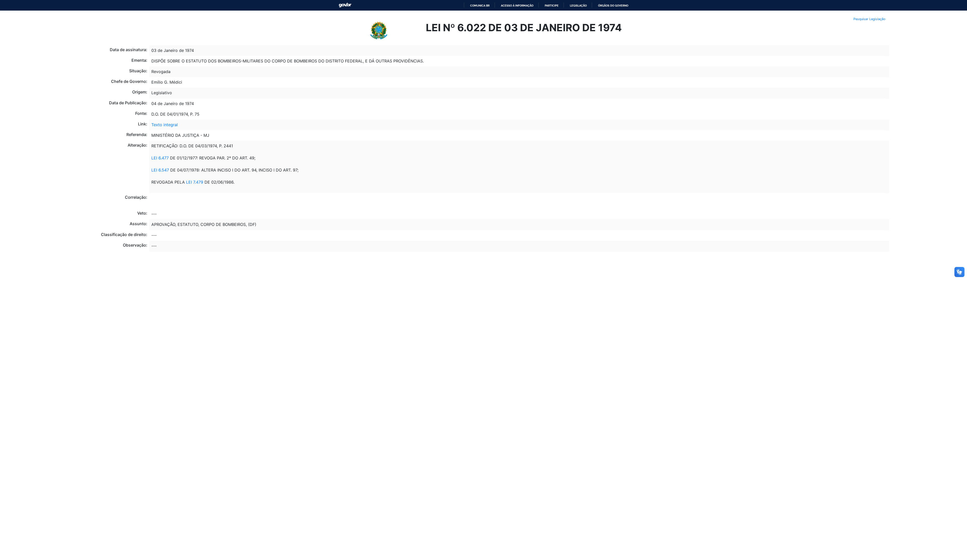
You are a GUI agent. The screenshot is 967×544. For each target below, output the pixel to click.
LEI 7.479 (194, 182)
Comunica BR (480, 5)
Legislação (578, 5)
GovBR (345, 5)
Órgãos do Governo (613, 5)
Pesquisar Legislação (869, 19)
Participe (552, 5)
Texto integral (164, 124)
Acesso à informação (517, 5)
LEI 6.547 (160, 170)
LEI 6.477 (160, 157)
